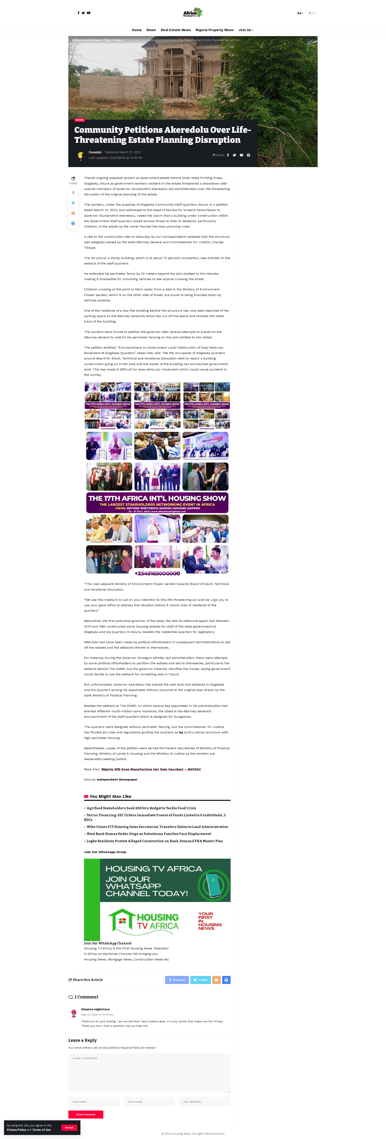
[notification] (286, 13)
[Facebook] (79, 12)
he (181, 732)
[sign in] (72, 13)
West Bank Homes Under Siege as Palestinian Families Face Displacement (149, 834)
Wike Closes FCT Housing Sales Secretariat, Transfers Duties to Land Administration (157, 827)
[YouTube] (88, 12)
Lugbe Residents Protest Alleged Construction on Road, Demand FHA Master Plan (155, 841)
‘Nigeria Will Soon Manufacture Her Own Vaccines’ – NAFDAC (151, 769)
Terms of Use (41, 1129)
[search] (292, 13)
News (80, 119)
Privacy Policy (16, 1129)
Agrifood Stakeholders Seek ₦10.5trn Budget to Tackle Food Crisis (141, 808)
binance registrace (95, 1009)
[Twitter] (83, 12)
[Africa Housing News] (193, 13)
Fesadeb (95, 152)
